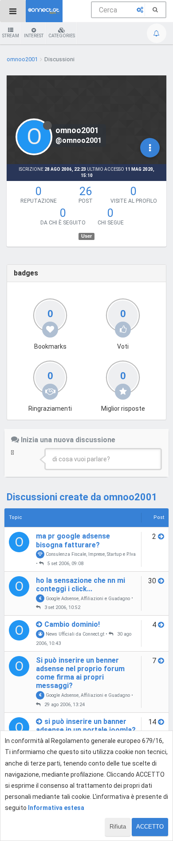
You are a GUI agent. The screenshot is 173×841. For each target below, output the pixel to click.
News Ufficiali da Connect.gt (74, 634)
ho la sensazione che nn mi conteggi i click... (80, 584)
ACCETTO (150, 826)
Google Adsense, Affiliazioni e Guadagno (87, 598)
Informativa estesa (56, 807)
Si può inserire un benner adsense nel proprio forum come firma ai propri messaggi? (80, 673)
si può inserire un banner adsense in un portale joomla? (86, 725)
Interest (33, 35)
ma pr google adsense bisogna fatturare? (73, 540)
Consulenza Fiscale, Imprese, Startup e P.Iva (90, 554)
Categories (61, 35)
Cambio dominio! (72, 624)
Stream (10, 35)
